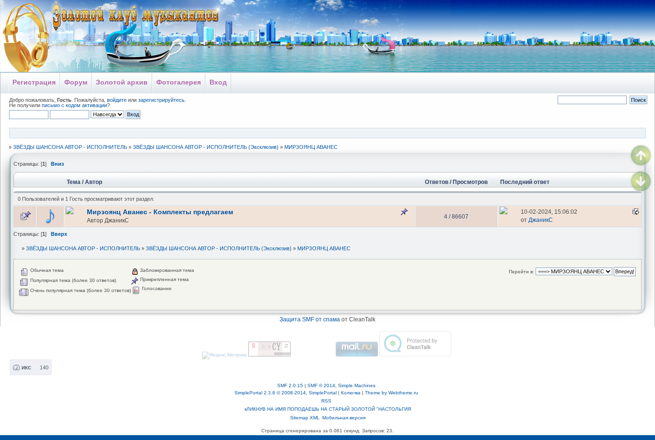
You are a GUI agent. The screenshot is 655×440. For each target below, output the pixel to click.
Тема (74, 182)
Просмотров (470, 182)
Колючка (351, 392)
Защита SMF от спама (310, 319)
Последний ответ (525, 182)
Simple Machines (356, 385)
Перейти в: (521, 271)
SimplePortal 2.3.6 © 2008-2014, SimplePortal (285, 392)
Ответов (436, 182)
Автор (93, 182)
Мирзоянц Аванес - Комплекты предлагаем (160, 212)
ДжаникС (117, 220)
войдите (117, 100)
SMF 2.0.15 (290, 385)
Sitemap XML (305, 417)
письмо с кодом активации (74, 105)
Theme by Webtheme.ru (391, 392)
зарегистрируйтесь (161, 100)
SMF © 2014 (321, 385)
